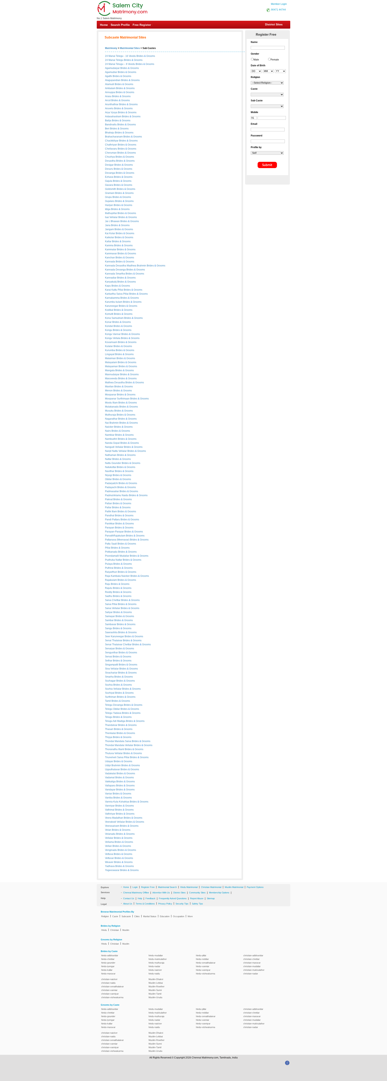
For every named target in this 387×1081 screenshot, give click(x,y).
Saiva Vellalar (113, 608)
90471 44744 (278, 9)
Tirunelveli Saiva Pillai (117, 757)
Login (135, 887)
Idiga (108, 209)
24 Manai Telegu (114, 60)
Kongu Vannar (113, 334)
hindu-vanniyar (203, 970)
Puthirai (109, 567)
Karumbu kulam (114, 301)
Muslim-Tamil (155, 994)
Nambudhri (111, 439)
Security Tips (182, 903)
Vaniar (109, 793)
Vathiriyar (110, 813)
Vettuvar (109, 858)
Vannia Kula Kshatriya (117, 801)
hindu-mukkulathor (158, 959)
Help (140, 898)
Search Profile (120, 24)
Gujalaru (110, 201)
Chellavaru (111, 148)
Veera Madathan (114, 817)
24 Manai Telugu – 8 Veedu (120, 64)
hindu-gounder (108, 962)
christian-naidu (108, 983)
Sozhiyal (110, 692)
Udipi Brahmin (113, 765)
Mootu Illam (111, 402)
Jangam (109, 229)
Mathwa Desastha (115, 382)
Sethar (109, 660)
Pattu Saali (111, 543)
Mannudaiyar (112, 374)
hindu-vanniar (202, 966)
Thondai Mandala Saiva (118, 741)
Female (275, 59)
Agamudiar (111, 72)
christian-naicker (109, 979)
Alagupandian (113, 80)
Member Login (279, 4)
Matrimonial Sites (130, 48)
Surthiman (111, 696)
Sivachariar (111, 672)
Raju (108, 584)
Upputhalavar (113, 769)
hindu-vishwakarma (205, 973)
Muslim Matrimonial (234, 887)
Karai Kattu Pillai (114, 289)
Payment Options (255, 887)
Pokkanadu (111, 551)
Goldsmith (111, 189)
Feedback (150, 898)
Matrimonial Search (167, 887)
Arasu (108, 96)
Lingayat (110, 354)
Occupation (178, 916)
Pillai (108, 547)
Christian (114, 930)
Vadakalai (111, 773)
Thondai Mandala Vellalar (119, 745)
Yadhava (110, 866)
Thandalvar (111, 725)
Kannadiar (111, 277)
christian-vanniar (109, 990)
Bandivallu (111, 124)
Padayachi (111, 487)
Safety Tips (197, 903)
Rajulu (109, 588)
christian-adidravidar (253, 955)
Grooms (150, 56)
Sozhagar (110, 680)
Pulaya (109, 563)
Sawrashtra (111, 632)
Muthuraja (111, 414)
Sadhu (109, 596)
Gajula (109, 181)
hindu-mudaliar (156, 955)
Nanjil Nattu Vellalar (116, 451)
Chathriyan (111, 144)
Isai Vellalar (111, 217)
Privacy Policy (165, 903)
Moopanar (111, 394)
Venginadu (111, 850)
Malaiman (111, 358)
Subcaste (126, 916)
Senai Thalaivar (114, 640)
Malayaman (112, 366)
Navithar (110, 471)
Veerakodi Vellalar (115, 821)
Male (256, 59)
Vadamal (110, 777)
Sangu (109, 628)
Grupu (108, 197)
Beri (107, 128)
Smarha (109, 676)
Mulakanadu (112, 406)
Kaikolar (110, 237)
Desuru (109, 168)
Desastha (110, 160)
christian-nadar (250, 973)
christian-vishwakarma (112, 997)
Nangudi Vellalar (114, 447)
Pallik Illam (111, 511)
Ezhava (109, 177)
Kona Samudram (114, 318)
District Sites (274, 24)
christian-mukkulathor (253, 970)
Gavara (109, 185)
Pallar (108, 507)
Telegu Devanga (114, 705)
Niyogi (109, 475)
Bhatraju (110, 132)
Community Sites (197, 892)
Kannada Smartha (115, 273)
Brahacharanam (114, 136)
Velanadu (110, 834)
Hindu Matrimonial (189, 887)
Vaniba (109, 797)
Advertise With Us (161, 892)
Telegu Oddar (113, 709)
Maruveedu (111, 378)
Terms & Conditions (145, 903)
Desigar (109, 164)
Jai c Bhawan (112, 221)
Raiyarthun (111, 572)
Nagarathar (111, 418)
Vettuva (109, 854)
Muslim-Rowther (156, 986)
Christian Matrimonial (211, 887)
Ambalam (110, 88)
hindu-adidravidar (109, 955)
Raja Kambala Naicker (117, 576)
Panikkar (110, 523)
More (190, 916)
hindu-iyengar (107, 966)
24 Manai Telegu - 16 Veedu (120, 56)
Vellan (108, 846)
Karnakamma (112, 297)
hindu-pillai (201, 955)
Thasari (109, 729)
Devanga (110, 173)
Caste (115, 916)
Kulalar (109, 346)
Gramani (110, 193)
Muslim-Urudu (155, 997)
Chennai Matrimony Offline (136, 892)
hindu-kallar (106, 970)
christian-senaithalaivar (112, 986)
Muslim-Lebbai (156, 983)
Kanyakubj (111, 281)
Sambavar (111, 624)
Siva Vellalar (112, 668)
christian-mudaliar (252, 966)
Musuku (109, 410)
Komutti (109, 314)
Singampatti (112, 664)
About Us (127, 903)
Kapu (108, 285)
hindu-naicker (155, 970)
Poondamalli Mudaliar (117, 555)
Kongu (109, 330)
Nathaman (111, 455)
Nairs (108, 430)
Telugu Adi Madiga (115, 721)
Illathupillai (111, 213)
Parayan (110, 527)
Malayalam (111, 362)
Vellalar (109, 838)
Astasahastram (113, 116)
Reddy (109, 592)
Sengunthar (112, 652)
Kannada (110, 261)
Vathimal (110, 809)
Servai (109, 656)
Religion (105, 916)
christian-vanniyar (110, 994)
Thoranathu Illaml (115, 749)
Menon (109, 390)
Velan (108, 829)
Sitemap (211, 898)
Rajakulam (111, 580)
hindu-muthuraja (156, 962)
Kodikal (109, 310)
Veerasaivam (112, 825)
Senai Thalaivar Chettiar (118, 644)
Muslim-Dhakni (156, 979)
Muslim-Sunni (155, 990)
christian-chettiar (251, 959)
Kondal (109, 326)
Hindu (104, 930)
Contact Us (128, 898)
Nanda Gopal (112, 443)
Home (104, 24)
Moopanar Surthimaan (117, 398)
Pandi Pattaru (113, 519)
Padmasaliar (112, 491)
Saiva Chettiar (113, 600)
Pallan (109, 503)
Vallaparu (110, 785)
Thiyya (109, 737)
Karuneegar (112, 306)
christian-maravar (252, 962)
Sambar (109, 620)
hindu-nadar (154, 966)
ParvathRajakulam (115, 535)
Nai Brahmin (112, 422)
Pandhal (110, 515)
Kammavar (111, 253)
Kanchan (110, 257)
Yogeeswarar (112, 870)
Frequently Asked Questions (173, 898)
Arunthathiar (112, 104)
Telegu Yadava (113, 713)
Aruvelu (109, 108)
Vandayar (110, 789)
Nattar (108, 459)
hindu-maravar (108, 973)
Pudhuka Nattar (114, 559)
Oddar (108, 479)
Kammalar (111, 249)
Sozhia (109, 684)
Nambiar (110, 434)
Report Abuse (196, 898)
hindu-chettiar (107, 959)
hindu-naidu (154, 973)
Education (165, 916)
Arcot (108, 100)
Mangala (110, 370)
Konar (108, 322)
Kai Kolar (110, 233)
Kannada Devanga (115, 269)
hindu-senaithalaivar (205, 962)
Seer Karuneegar (115, 636)
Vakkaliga (110, 781)
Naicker (109, 426)
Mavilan (109, 386)
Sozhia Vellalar (113, 688)
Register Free (148, 887)
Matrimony (111, 48)
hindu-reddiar (202, 959)
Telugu (109, 717)
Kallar (108, 241)
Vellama (109, 842)
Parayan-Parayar (114, 531)
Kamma (109, 245)
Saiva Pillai (111, 604)
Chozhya (110, 156)
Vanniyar (110, 805)
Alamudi (110, 84)
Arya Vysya (111, 112)
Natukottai (111, 467)
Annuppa (110, 92)
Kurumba (110, 350)
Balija (108, 120)
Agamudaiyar (112, 68)
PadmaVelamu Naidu (117, 495)
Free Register (142, 24)
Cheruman (111, 152)
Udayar (109, 761)
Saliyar (109, 612)
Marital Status (149, 916)
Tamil (108, 701)
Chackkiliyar (112, 140)
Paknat (109, 499)
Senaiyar (110, 648)
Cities (137, 916)
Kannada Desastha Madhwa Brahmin (126, 265)
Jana (108, 225)
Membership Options (219, 892)
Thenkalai (111, 733)
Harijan (109, 205)
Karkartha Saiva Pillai (117, 293)
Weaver (109, 862)
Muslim (125, 930)
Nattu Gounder (113, 463)
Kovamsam (111, 342)
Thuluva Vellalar (114, 753)
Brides (140, 56)
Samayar (110, 616)
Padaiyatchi (112, 483)
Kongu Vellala (113, 338)
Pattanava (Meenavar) (117, 539)
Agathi (109, 76)
